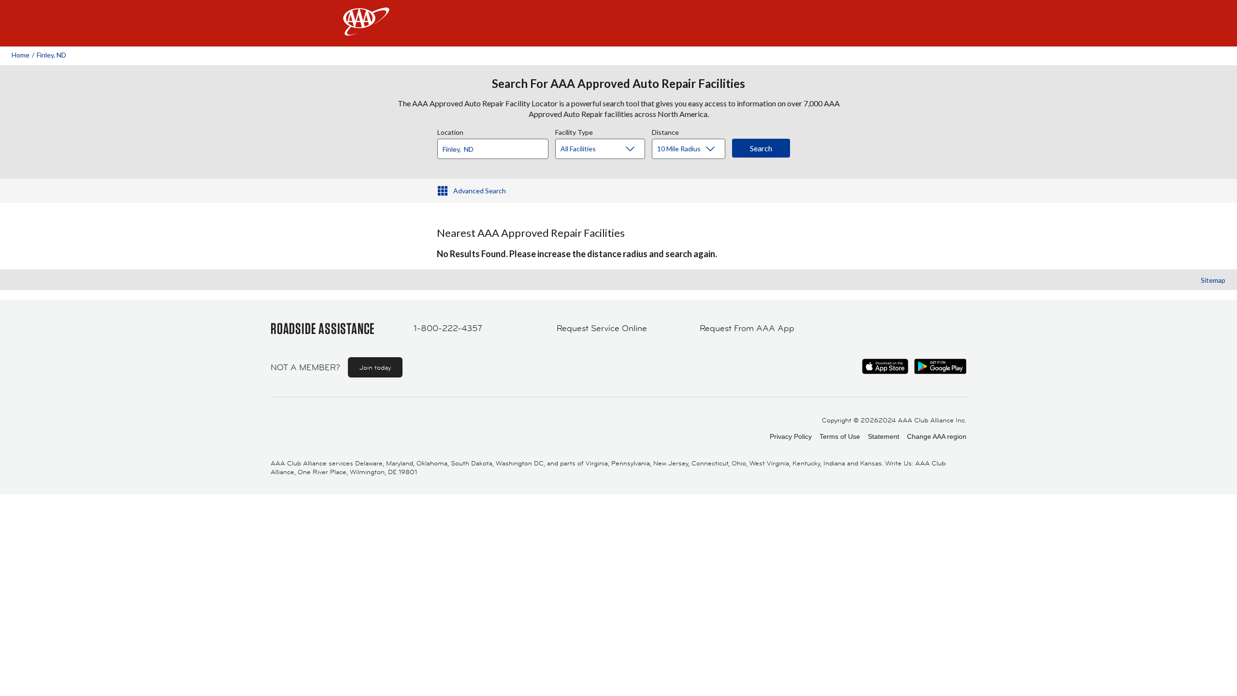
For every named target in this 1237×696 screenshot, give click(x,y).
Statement (883, 436)
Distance (665, 131)
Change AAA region (936, 436)
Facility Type (574, 131)
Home (20, 55)
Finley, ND (51, 55)
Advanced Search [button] (479, 191)
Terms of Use (840, 436)
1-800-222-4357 (448, 328)
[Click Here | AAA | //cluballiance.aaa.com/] (366, 29)
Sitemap (1213, 280)
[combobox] (496, 146)
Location (450, 131)
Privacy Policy (791, 436)
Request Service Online (602, 328)
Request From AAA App (747, 328)
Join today (375, 367)
